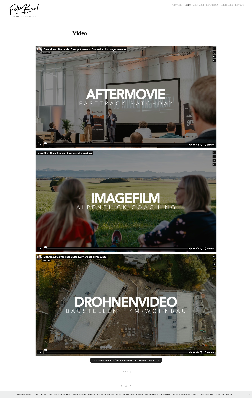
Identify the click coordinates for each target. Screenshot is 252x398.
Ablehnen (229, 394)
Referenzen (212, 5)
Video (188, 5)
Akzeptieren (219, 394)
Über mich (198, 5)
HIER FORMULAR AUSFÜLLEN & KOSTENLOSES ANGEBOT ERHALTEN (126, 360)
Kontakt (239, 5)
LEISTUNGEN (227, 5)
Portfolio (177, 5)
